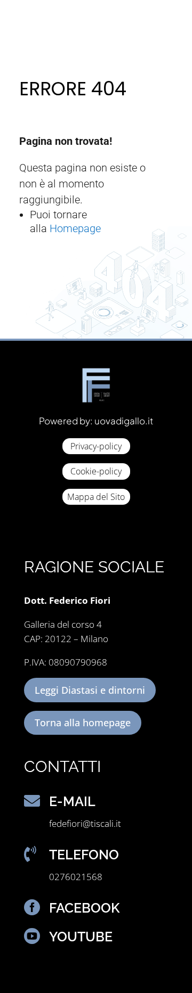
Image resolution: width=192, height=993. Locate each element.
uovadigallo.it (124, 420)
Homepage (75, 228)
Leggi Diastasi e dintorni (90, 690)
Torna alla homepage (83, 722)
